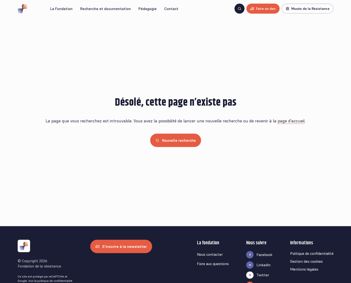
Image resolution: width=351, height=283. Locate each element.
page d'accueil (291, 121)
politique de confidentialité (54, 281)
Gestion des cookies (306, 261)
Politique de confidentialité (312, 253)
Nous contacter (210, 254)
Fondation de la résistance (39, 266)
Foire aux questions (213, 263)
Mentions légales (304, 269)
